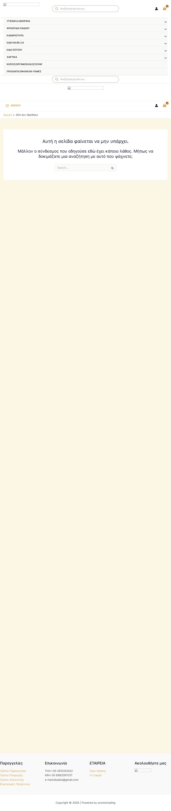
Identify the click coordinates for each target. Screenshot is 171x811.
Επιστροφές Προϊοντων (15, 784)
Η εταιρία (96, 775)
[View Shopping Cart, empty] (164, 9)
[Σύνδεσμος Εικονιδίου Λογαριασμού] (156, 8)
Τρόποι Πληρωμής (11, 775)
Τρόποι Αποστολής (12, 779)
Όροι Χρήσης (98, 771)
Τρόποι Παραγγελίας (13, 771)
